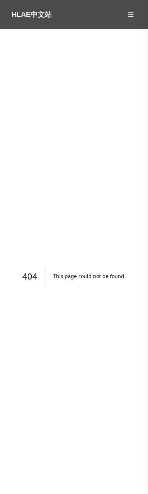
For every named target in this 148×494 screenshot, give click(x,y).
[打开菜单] (131, 14)
